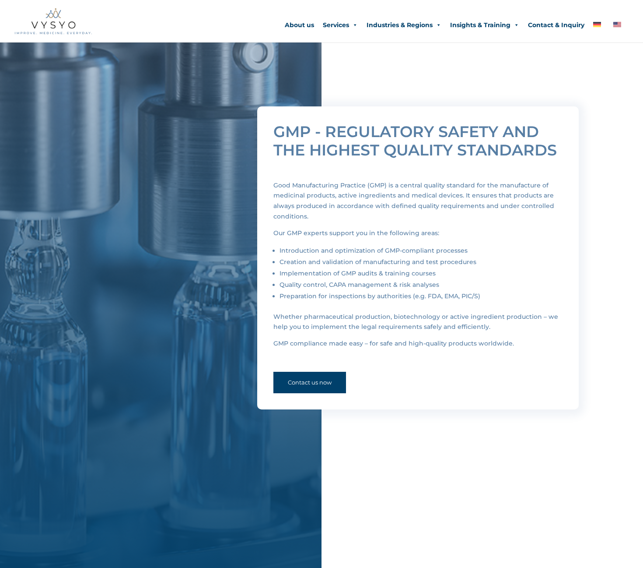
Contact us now (310, 382)
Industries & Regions (400, 25)
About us (299, 25)
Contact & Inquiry (556, 25)
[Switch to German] (599, 25)
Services (336, 25)
